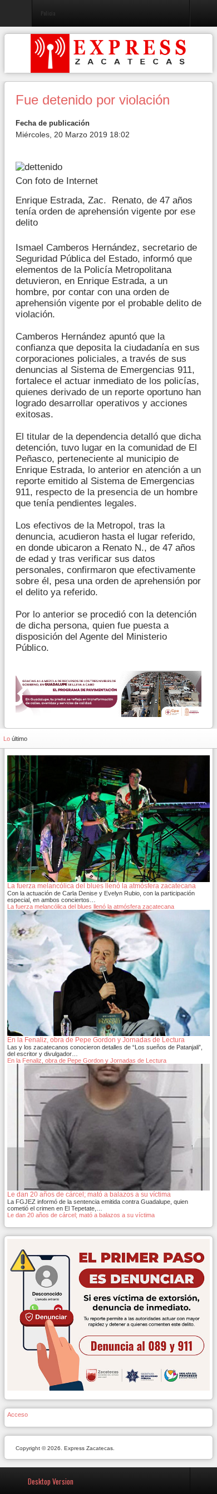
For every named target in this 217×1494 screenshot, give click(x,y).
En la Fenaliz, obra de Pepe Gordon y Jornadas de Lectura (86, 1060)
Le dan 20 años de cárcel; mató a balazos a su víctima (81, 1215)
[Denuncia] (108, 1314)
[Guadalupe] (108, 693)
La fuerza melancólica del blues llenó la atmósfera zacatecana (90, 906)
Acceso (17, 1414)
